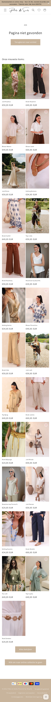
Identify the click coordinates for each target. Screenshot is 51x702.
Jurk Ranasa (30, 504)
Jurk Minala (29, 459)
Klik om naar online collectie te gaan (25, 662)
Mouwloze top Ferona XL (10, 504)
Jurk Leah (29, 370)
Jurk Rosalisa (6, 101)
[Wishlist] (39, 10)
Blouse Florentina (31, 325)
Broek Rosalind (31, 101)
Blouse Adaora (6, 146)
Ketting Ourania (7, 549)
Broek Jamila (30, 415)
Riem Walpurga (7, 459)
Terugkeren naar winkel (25, 42)
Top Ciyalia (29, 594)
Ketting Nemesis (31, 191)
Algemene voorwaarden (26, 693)
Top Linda (29, 236)
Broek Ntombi (30, 549)
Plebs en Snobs (12, 689)
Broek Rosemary (7, 280)
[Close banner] (48, 3)
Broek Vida (5, 370)
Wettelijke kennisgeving (34, 697)
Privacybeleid (11, 693)
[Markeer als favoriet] (22, 67)
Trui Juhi (4, 594)
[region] (25, 3)
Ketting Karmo (7, 325)
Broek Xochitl (6, 236)
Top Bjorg (5, 415)
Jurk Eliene (5, 191)
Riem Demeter (6, 638)
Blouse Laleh (30, 146)
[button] (5, 10)
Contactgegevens (17, 697)
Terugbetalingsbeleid (42, 689)
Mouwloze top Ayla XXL (33, 280)
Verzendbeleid (42, 693)
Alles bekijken (25, 649)
